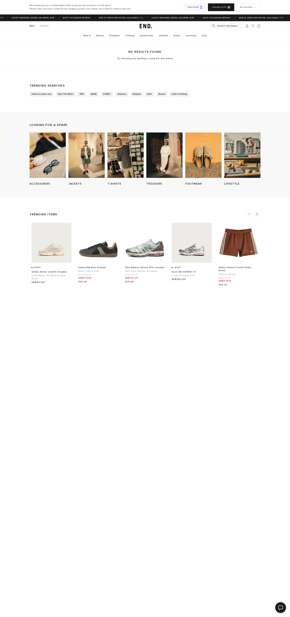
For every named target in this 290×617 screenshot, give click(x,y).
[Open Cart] (258, 26)
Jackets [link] (75, 183)
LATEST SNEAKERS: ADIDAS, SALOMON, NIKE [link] (29, 18)
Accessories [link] (146, 35)
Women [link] (44, 26)
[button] (249, 214)
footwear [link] (193, 183)
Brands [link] (100, 35)
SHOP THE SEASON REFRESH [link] (73, 18)
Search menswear (227, 25)
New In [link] (87, 35)
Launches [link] (191, 35)
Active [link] (176, 35)
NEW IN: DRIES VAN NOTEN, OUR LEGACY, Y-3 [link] (118, 18)
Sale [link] (204, 35)
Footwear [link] (114, 35)
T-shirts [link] (114, 183)
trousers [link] (154, 183)
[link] (145, 26)
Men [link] (32, 26)
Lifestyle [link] (163, 35)
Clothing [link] (129, 35)
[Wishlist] (252, 26)
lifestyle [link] (231, 183)
